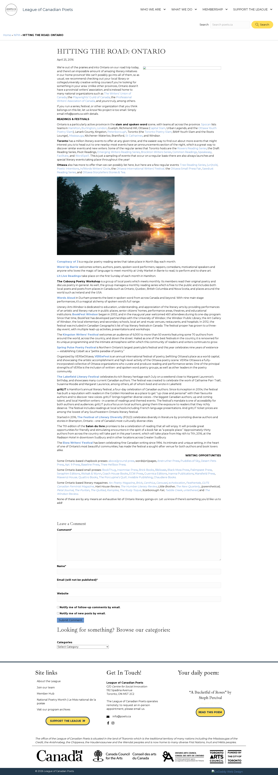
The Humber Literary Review (139, 486)
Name (61, 566)
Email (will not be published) (77, 579)
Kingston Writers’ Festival (81, 334)
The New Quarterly (188, 486)
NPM (17, 35)
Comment (64, 529)
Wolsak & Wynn (91, 473)
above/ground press (121, 460)
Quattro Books (88, 477)
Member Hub (45, 693)
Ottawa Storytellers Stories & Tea (104, 172)
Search (204, 24)
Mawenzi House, (67, 477)
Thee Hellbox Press (113, 464)
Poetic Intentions (68, 168)
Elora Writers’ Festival (78, 442)
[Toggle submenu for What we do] (195, 9)
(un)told (212, 164)
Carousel (161, 482)
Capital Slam (157, 128)
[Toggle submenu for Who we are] (164, 9)
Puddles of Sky (190, 460)
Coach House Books (115, 473)
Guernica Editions (155, 473)
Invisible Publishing (140, 477)
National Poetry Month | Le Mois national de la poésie (66, 701)
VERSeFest (102, 356)
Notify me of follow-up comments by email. (90, 607)
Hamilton (74, 128)
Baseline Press (90, 464)
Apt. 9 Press (72, 464)
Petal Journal (65, 490)
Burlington (88, 128)
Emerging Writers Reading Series (118, 152)
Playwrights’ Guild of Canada (91, 97)
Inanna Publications (181, 473)
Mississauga (76, 135)
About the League (49, 681)
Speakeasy (205, 152)
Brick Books (146, 469)
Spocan (206, 124)
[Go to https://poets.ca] (42, 10)
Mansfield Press (205, 473)
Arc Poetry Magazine (122, 482)
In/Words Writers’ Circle (95, 168)
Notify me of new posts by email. (83, 613)
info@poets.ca (122, 716)
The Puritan (82, 490)
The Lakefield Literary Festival (78, 376)
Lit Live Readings (69, 276)
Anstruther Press (168, 460)
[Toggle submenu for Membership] (226, 9)
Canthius (149, 482)
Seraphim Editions (68, 473)
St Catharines (134, 135)
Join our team (46, 687)
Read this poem (212, 712)
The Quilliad (98, 490)
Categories (64, 642)
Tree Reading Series (193, 164)
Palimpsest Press (201, 469)
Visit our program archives (53, 709)
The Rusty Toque (130, 490)
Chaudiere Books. (165, 477)
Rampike (113, 490)
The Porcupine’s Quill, (113, 477)
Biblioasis (160, 469)
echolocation (176, 482)
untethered (190, 490)
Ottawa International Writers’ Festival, (140, 168)
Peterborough (116, 131)
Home (7, 35)
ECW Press (136, 473)
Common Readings (184, 152)
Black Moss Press (178, 469)
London (102, 128)
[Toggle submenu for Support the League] (271, 9)
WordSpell (82, 155)
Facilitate (63, 155)
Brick (139, 482)
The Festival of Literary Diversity (100, 417)
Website (63, 593)
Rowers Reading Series (192, 148)
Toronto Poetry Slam (158, 131)
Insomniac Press (127, 469)
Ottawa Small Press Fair (186, 168)
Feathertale (193, 482)
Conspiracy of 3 (67, 261)
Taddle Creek (173, 490)
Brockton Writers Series (156, 152)
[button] (262, 24)
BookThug (109, 469)
